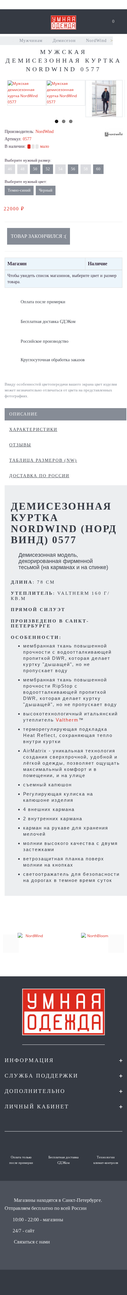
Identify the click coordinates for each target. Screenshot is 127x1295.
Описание (23, 414)
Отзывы (20, 445)
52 (48, 169)
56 (73, 169)
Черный (45, 190)
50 (35, 169)
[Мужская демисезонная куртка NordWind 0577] (26, 92)
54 (60, 169)
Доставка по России (39, 476)
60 (98, 169)
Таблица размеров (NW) (43, 460)
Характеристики (33, 429)
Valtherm (67, 719)
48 (22, 169)
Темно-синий (19, 190)
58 (86, 169)
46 (10, 169)
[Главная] (7, 40)
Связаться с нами (32, 1241)
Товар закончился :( (38, 236)
